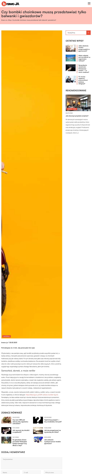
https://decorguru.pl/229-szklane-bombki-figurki (42, 395)
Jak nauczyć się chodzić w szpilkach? (21, 431)
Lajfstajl (6, 336)
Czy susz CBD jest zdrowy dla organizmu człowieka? (20, 421)
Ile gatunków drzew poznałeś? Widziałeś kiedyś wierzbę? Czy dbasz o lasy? (20, 442)
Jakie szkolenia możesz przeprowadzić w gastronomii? (84, 48)
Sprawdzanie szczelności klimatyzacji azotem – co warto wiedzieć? (84, 68)
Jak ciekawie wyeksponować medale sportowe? (52, 441)
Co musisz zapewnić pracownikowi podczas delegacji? (83, 80)
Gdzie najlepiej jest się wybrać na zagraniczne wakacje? (84, 58)
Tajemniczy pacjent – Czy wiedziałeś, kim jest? (53, 421)
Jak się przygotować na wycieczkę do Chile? (52, 431)
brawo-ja (4, 342)
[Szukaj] (88, 32)
